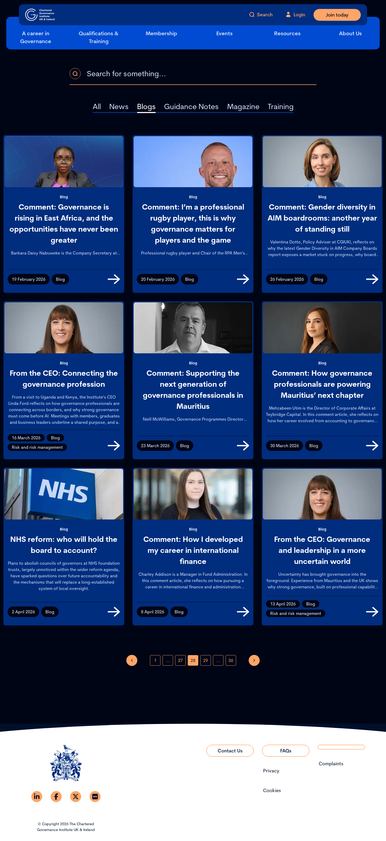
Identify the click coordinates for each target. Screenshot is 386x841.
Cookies (272, 790)
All (97, 106)
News (119, 106)
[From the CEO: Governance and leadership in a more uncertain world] (372, 611)
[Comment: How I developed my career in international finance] (243, 611)
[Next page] (254, 660)
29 (205, 660)
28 (193, 660)
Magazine (243, 106)
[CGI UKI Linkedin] (36, 796)
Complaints (331, 764)
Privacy (271, 771)
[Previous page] (131, 660)
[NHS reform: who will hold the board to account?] (114, 611)
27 (180, 660)
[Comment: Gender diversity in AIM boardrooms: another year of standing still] (372, 279)
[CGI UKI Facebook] (56, 796)
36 (230, 660)
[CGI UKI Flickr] (95, 796)
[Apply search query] (75, 73)
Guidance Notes (191, 106)
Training (281, 106)
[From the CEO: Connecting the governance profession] (114, 445)
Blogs (146, 106)
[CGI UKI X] (75, 796)
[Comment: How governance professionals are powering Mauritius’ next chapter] (372, 445)
